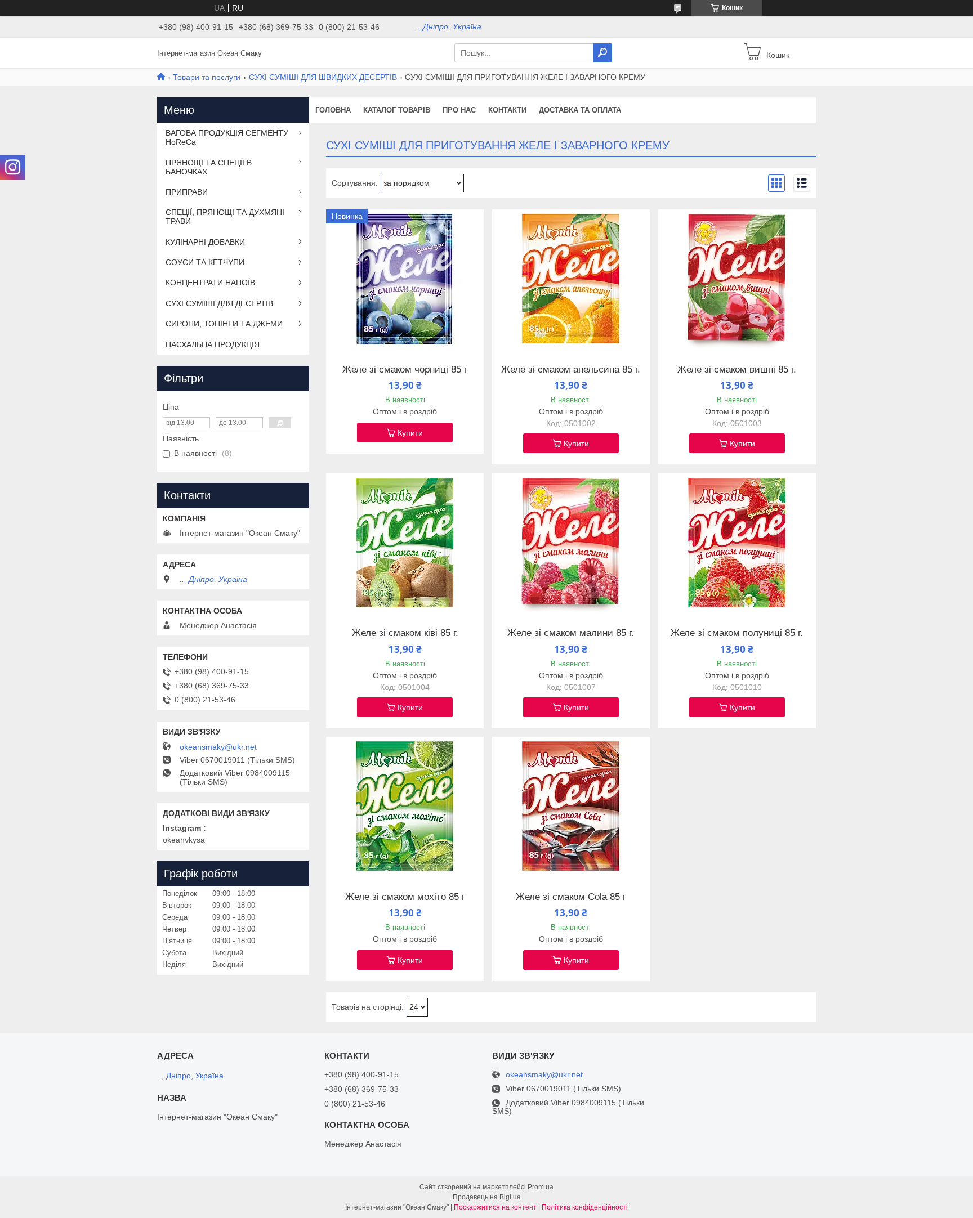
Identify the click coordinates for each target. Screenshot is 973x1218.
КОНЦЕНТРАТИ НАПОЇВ (210, 282)
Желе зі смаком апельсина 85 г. (570, 370)
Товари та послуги (206, 77)
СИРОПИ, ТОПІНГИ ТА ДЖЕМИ (224, 323)
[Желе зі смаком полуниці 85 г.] (737, 543)
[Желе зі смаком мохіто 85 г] (405, 807)
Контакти (507, 110)
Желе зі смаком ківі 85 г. (405, 633)
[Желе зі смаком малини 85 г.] (571, 543)
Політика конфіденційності (585, 1207)
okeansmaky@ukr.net (218, 746)
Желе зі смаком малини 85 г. (570, 633)
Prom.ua (541, 1187)
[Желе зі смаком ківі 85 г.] (405, 543)
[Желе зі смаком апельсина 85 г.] (571, 279)
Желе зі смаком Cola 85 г (571, 897)
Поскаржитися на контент (495, 1207)
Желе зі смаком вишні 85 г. (736, 370)
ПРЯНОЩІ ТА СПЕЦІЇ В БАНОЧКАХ (209, 167)
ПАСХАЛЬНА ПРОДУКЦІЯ (213, 344)
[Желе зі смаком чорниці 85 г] (405, 279)
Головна (333, 110)
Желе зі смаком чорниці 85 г (404, 370)
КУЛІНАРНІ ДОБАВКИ (205, 242)
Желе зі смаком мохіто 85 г (405, 897)
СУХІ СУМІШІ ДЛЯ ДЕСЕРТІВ (219, 303)
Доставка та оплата (580, 110)
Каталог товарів (396, 110)
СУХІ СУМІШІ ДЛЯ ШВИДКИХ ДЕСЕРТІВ (323, 77)
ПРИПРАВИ (187, 191)
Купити (410, 432)
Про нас (459, 110)
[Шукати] (602, 52)
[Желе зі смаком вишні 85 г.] (737, 279)
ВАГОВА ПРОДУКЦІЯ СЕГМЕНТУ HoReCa (227, 137)
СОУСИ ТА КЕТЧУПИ (205, 262)
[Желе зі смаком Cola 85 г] (571, 807)
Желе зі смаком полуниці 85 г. (737, 633)
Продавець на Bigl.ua (487, 1197)
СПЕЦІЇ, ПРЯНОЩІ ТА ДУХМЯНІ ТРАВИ (225, 217)
